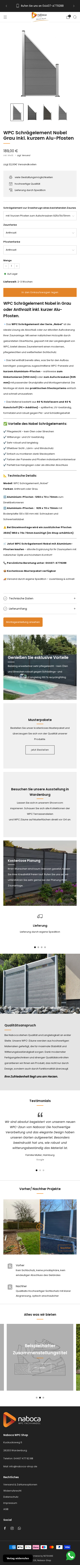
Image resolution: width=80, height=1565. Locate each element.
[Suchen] (75, 17)
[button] (36, 1170)
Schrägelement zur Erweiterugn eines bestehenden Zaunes (39, 207)
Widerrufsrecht (12, 1490)
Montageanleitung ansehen (23, 622)
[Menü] (5, 17)
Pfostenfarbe (11, 241)
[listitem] (40, 5)
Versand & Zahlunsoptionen (20, 1484)
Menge (7, 260)
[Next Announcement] (74, 6)
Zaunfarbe (10, 224)
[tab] (35, 947)
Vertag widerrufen (18, 1558)
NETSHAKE (48, 1556)
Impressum (10, 1503)
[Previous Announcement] (6, 6)
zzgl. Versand (23, 155)
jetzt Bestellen (40, 749)
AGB (5, 1509)
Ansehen (40, 1367)
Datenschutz (10, 1497)
